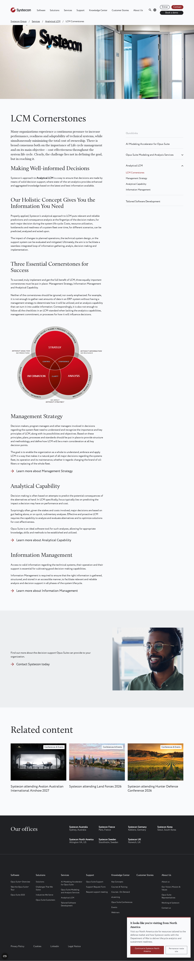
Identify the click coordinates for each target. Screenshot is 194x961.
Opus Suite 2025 (18, 894)
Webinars (115, 912)
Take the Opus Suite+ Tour (20, 888)
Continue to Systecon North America (147, 950)
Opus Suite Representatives (168, 896)
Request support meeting (97, 892)
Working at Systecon (170, 902)
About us (166, 881)
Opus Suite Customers (45, 900)
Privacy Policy (17, 946)
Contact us (166, 908)
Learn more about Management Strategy (44, 471)
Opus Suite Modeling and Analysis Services (150, 155)
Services (68, 10)
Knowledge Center (98, 10)
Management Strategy (136, 178)
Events (114, 907)
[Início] (21, 11)
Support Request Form (96, 887)
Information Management (138, 189)
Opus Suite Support (94, 881)
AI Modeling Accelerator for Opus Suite (148, 144)
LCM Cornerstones (135, 172)
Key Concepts (117, 881)
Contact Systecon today (33, 664)
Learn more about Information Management (47, 591)
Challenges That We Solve (44, 888)
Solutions (54, 10)
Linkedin (54, 946)
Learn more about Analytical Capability (43, 540)
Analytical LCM (52, 21)
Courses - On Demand (120, 892)
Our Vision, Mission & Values (171, 888)
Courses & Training (119, 887)
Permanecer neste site (176, 950)
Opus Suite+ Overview (20, 881)
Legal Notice (74, 946)
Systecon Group (19, 21)
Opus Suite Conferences (121, 902)
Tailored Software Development (143, 201)
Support (81, 10)
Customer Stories (120, 10)
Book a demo (171, 12)
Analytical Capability (136, 184)
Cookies (37, 946)
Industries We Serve (44, 894)
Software (41, 10)
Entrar (165, 7)
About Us (138, 10)
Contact (177, 7)
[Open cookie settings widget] (4, 956)
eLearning (115, 897)
